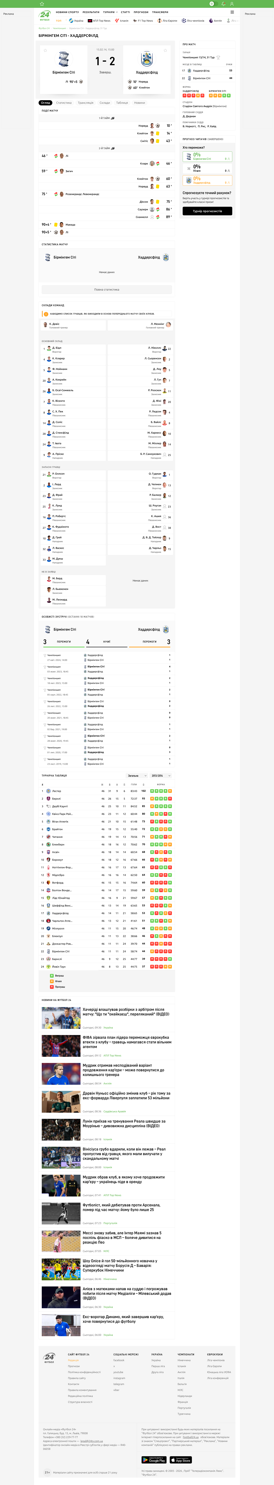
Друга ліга (158, 1372)
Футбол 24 (44, 28)
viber (116, 1390)
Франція (183, 1401)
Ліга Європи (170, 20)
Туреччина (184, 1413)
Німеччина (110, 1279)
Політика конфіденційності (84, 1372)
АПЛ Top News (101, 20)
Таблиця (122, 102)
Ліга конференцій (242, 20)
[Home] (45, 19)
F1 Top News (145, 20)
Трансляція (85, 102)
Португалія (110, 1223)
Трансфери (160, 12)
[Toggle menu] (232, 12)
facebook (119, 1360)
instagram (119, 1378)
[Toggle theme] (214, 3)
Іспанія (124, 20)
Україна (78, 20)
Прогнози (141, 12)
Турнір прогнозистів (207, 211)
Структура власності (80, 1401)
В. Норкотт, (189, 126)
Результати (91, 12)
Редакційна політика (80, 1395)
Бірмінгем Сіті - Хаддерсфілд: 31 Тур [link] (88, 28)
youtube (118, 1372)
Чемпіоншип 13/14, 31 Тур (199, 57)
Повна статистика (106, 289)
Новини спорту (67, 12)
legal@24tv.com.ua (92, 1441)
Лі (66, 81)
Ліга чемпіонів (195, 20)
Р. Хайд (211, 126)
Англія (218, 20)
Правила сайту (77, 1378)
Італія (181, 1378)
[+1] (42, 4)
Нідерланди (185, 1395)
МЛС (106, 1251)
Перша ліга (158, 1366)
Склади (105, 102)
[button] (110, 12)
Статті (125, 12)
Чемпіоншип (59, 28)
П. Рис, (202, 126)
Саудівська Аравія (114, 1111)
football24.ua (191, 1437)
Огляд (45, 102)
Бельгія (182, 1384)
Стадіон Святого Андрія (205, 106)
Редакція (73, 1360)
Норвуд (143, 81)
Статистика (64, 102)
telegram (119, 1384)
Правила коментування (82, 1390)
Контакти (73, 1384)
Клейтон (144, 87)
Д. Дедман (189, 116)
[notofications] (223, 4)
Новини (139, 102)
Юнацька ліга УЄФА (219, 1372)
